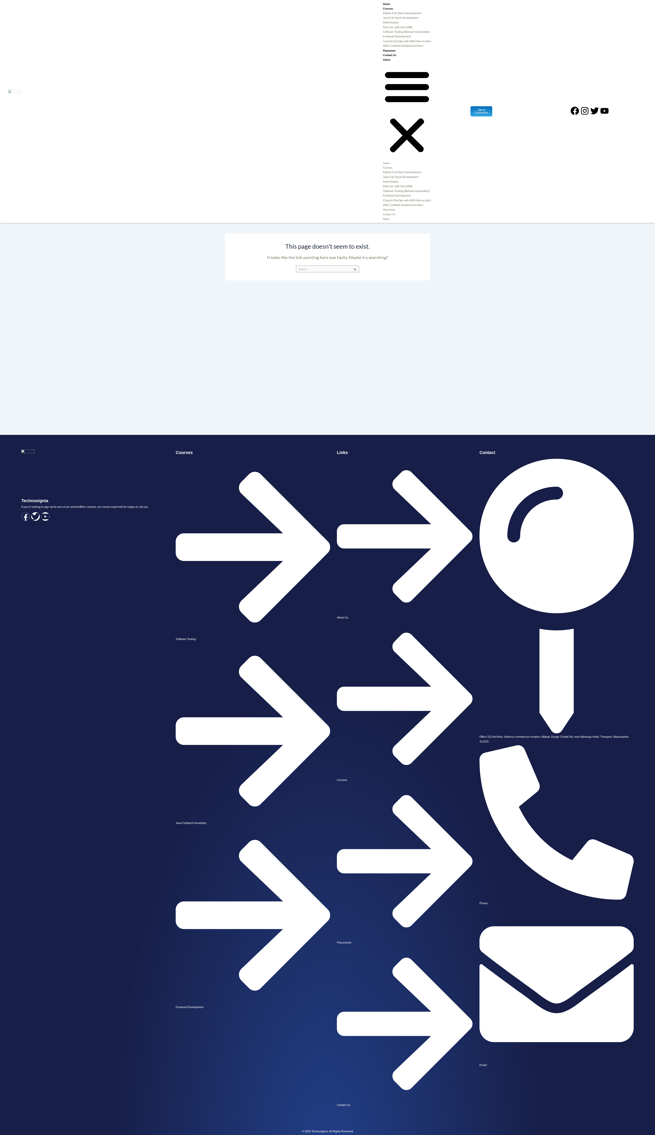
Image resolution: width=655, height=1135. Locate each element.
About (386, 59)
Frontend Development (397, 36)
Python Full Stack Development (402, 13)
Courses (388, 8)
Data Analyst (390, 22)
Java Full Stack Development (400, 17)
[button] (407, 111)
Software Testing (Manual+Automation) (406, 31)
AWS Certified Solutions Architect (403, 45)
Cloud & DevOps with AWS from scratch (407, 41)
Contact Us (389, 55)
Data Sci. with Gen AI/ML (398, 27)
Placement (389, 50)
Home (386, 4)
